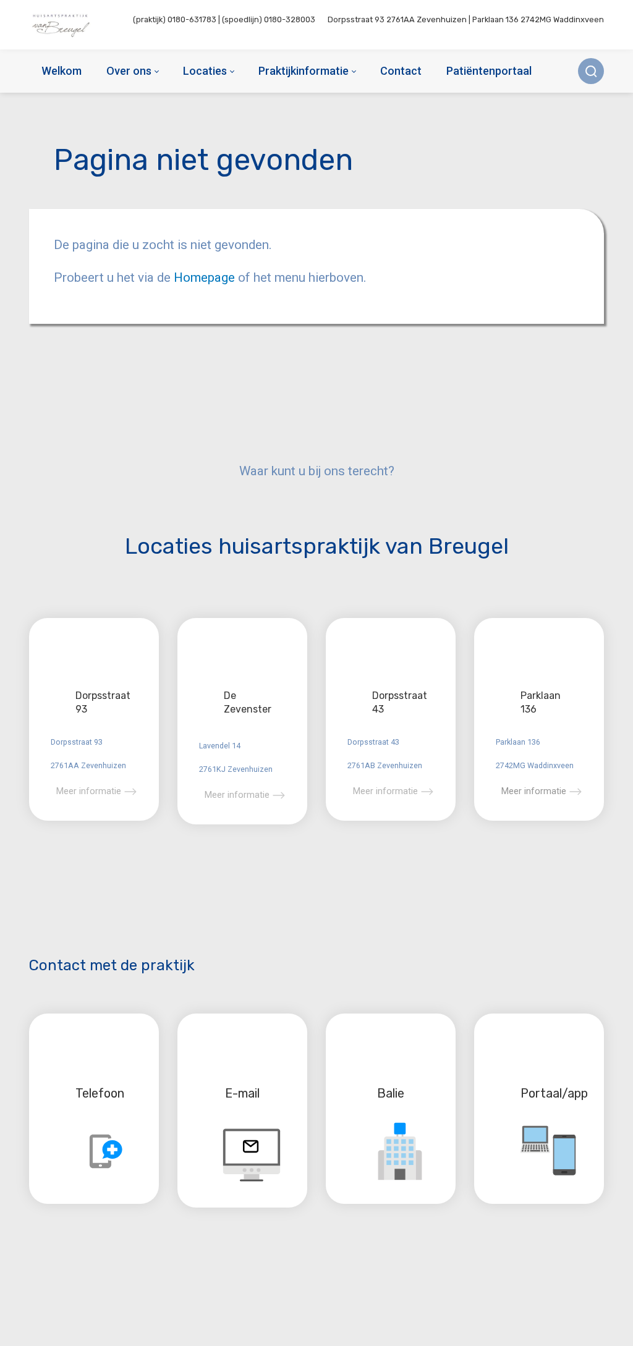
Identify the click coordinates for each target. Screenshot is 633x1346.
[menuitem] (61, 71)
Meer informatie (88, 791)
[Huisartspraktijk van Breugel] (62, 24)
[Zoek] (591, 71)
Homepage (206, 277)
